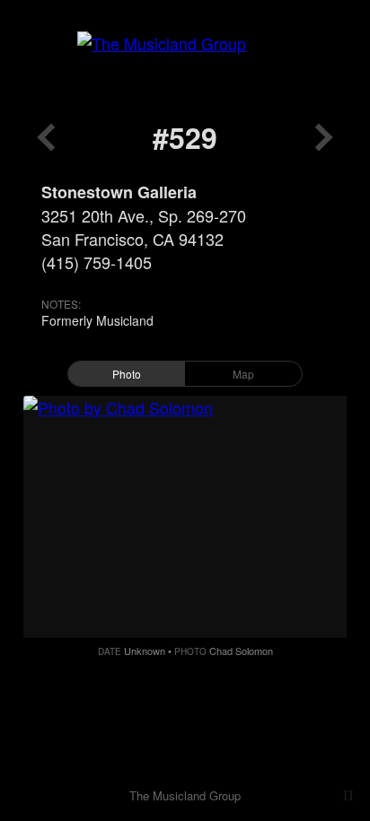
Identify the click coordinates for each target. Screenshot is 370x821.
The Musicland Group (185, 795)
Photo (126, 373)
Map (243, 373)
